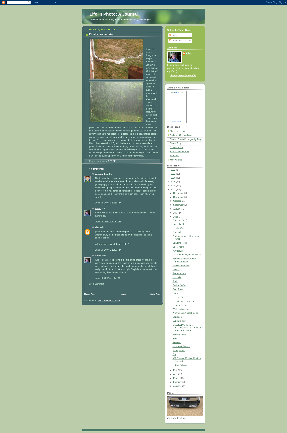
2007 (173, 190)
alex (97, 227)
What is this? (177, 121)
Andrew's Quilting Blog (180, 135)
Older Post (155, 294)
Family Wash (179, 228)
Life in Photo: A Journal (114, 14)
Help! (175, 339)
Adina (98, 208)
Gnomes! (177, 342)
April (175, 374)
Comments (176, 40)
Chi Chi (176, 270)
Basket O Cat (179, 285)
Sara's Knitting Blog (179, 152)
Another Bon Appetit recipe (185, 313)
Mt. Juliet (177, 277)
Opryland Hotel (180, 243)
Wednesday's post (181, 309)
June (176, 217)
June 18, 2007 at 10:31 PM (108, 222)
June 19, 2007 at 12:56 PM (108, 250)
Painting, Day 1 (180, 220)
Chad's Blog (175, 143)
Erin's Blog (175, 156)
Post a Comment (96, 284)
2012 (173, 170)
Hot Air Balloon (180, 365)
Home (123, 294)
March (176, 378)
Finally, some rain (181, 266)
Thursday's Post (180, 305)
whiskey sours (179, 335)
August (177, 209)
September (178, 205)
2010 (173, 178)
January (177, 386)
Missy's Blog (176, 160)
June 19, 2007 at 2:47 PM (107, 278)
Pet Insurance (179, 273)
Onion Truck (178, 224)
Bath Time (178, 289)
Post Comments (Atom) (109, 301)
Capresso (177, 317)
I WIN (175, 293)
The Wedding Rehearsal (184, 301)
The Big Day (179, 297)
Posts (174, 35)
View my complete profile (183, 75)
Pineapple (177, 232)
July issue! (178, 251)
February (177, 382)
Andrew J (100, 174)
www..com (177, 92)
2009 (173, 182)
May (175, 370)
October (177, 201)
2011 (173, 174)
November (178, 197)
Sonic (175, 281)
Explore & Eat (176, 147)
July (175, 213)
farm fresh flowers (181, 346)
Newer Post (89, 294)
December (178, 193)
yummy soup (179, 350)
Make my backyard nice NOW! (187, 255)
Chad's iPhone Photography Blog (185, 139)
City (174, 354)
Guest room (178, 247)
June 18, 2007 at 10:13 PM (108, 203)
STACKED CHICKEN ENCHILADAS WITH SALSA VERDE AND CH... (188, 328)
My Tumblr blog (177, 131)
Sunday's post (179, 321)
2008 (173, 186)
